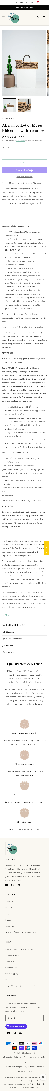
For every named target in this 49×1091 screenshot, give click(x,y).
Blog (7, 914)
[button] (3, 18)
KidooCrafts (26, 1053)
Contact (8, 908)
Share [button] (7, 615)
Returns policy (11, 961)
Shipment (41, 1066)
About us (9, 902)
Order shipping (11, 973)
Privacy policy (26, 1062)
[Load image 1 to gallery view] (9, 105)
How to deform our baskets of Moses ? (21, 932)
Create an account (12, 967)
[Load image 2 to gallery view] (24, 105)
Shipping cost (20, 141)
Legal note (30, 1071)
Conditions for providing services (20, 1066)
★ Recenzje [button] (46, 548)
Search (8, 920)
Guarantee (9, 980)
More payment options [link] (25, 177)
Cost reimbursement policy (35, 1057)
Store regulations (12, 955)
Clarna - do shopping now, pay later (19, 949)
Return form (10, 926)
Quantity (5, 147)
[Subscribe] (40, 1018)
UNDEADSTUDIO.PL (12, 1057)
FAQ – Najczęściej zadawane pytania (20, 986)
